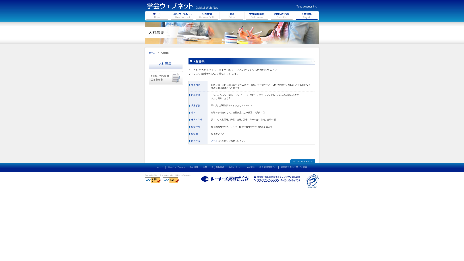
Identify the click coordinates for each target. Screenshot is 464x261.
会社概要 (194, 167)
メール (214, 141)
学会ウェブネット (176, 167)
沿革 (205, 167)
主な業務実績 (217, 167)
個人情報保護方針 (268, 167)
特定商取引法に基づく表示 (294, 167)
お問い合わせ (235, 167)
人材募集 (250, 167)
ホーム (152, 52)
